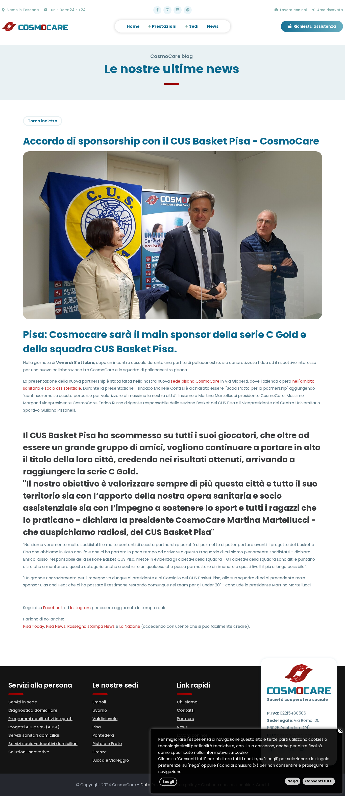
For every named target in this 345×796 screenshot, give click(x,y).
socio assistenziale (63, 388)
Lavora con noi (293, 10)
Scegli (168, 781)
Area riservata (329, 10)
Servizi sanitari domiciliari (34, 735)
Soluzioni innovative (28, 752)
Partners (185, 719)
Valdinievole (104, 719)
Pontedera (103, 735)
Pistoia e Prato (107, 744)
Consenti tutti (318, 781)
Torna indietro (42, 121)
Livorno (99, 710)
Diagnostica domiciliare (32, 710)
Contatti (185, 710)
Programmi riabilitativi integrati (40, 719)
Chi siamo (187, 702)
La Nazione (129, 626)
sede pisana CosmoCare (195, 381)
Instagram (80, 608)
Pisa (96, 727)
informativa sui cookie (226, 752)
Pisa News (55, 626)
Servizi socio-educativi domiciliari (43, 744)
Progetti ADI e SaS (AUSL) (34, 727)
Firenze (99, 752)
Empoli (99, 702)
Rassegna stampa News (91, 626)
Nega (292, 781)
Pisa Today (33, 626)
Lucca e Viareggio (110, 760)
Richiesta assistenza (314, 26)
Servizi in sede (22, 702)
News (182, 727)
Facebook (53, 608)
